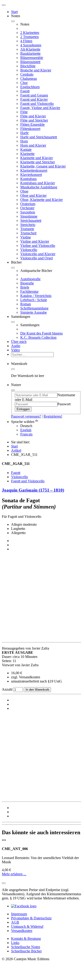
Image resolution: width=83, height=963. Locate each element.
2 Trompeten (29, 37)
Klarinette (27, 154)
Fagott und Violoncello (37, 104)
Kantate (26, 149)
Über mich (19, 342)
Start (14, 12)
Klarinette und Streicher (37, 162)
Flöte (24, 112)
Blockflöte (28, 66)
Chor (24, 83)
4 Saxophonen (30, 45)
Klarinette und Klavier (36, 158)
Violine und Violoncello (37, 246)
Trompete (27, 229)
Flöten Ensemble (32, 124)
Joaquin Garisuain (33, 490)
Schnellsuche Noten (25, 947)
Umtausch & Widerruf (27, 926)
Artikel (16, 450)
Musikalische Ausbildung (38, 187)
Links (15, 943)
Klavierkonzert (31, 175)
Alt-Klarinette (30, 49)
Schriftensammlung (34, 308)
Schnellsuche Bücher (26, 951)
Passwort (64, 404)
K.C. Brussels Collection (38, 337)
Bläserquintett (30, 62)
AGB (15, 922)
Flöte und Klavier (33, 116)
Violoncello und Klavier (37, 254)
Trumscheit (28, 233)
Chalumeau (28, 79)
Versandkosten (21, 931)
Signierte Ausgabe (33, 312)
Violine (25, 237)
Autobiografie (30, 279)
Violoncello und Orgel (36, 258)
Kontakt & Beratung (26, 938)
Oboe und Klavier (33, 195)
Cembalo (26, 74)
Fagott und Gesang (34, 95)
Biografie (27, 283)
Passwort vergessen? (26, 416)
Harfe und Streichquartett (38, 137)
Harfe (24, 133)
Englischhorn (30, 87)
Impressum (19, 914)
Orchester (27, 208)
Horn (24, 141)
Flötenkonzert (30, 129)
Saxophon (27, 212)
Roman (25, 304)
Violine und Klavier (34, 241)
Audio (15, 346)
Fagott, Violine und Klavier (40, 108)
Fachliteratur (29, 291)
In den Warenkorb (37, 689)
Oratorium (27, 204)
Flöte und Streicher (34, 120)
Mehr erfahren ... (14, 874)
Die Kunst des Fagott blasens (41, 333)
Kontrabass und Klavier (37, 183)
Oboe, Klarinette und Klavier (41, 200)
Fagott (25, 91)
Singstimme (28, 216)
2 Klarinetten (29, 33)
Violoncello (28, 250)
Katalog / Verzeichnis (35, 296)
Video (15, 350)
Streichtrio (27, 225)
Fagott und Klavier (34, 99)
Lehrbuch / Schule (33, 300)
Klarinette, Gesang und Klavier (43, 166)
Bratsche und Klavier (35, 70)
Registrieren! (53, 416)
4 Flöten (26, 41)
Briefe (24, 287)
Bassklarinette (30, 53)
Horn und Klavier (33, 145)
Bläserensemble (31, 58)
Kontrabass (28, 179)
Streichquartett (30, 220)
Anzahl (7, 689)
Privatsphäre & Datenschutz (31, 918)
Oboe (24, 191)
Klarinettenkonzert (33, 170)
